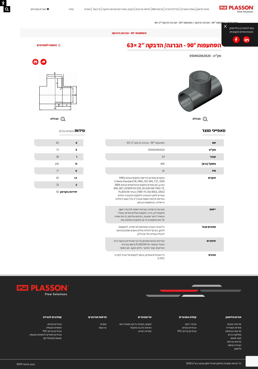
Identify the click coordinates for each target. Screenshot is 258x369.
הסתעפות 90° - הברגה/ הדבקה (210, 22)
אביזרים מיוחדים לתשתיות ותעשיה (45, 334)
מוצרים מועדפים (39, 9)
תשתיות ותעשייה (54, 327)
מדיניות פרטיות (234, 341)
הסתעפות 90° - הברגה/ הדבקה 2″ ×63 (174, 22)
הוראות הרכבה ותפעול (140, 327)
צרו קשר (96, 9)
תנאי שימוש (236, 338)
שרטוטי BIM (157, 9)
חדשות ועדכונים (143, 9)
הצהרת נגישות (234, 345)
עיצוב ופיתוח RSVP (26, 365)
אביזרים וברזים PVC (186, 331)
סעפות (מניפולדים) (53, 338)
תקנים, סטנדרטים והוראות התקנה (118, 9)
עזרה (71, 9)
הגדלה (197, 119)
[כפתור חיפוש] (7, 9)
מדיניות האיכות (234, 324)
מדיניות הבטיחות (233, 331)
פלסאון (237, 348)
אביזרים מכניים (189, 327)
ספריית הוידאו (144, 331)
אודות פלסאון (203, 9)
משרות (87, 9)
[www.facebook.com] (44, 62)
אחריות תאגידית (233, 327)
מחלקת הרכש (234, 334)
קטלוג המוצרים (188, 9)
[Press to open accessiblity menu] (3, 3)
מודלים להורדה (172, 9)
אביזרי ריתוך (190, 324)
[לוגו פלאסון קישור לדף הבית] (236, 9)
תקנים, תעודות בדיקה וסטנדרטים (135, 324)
